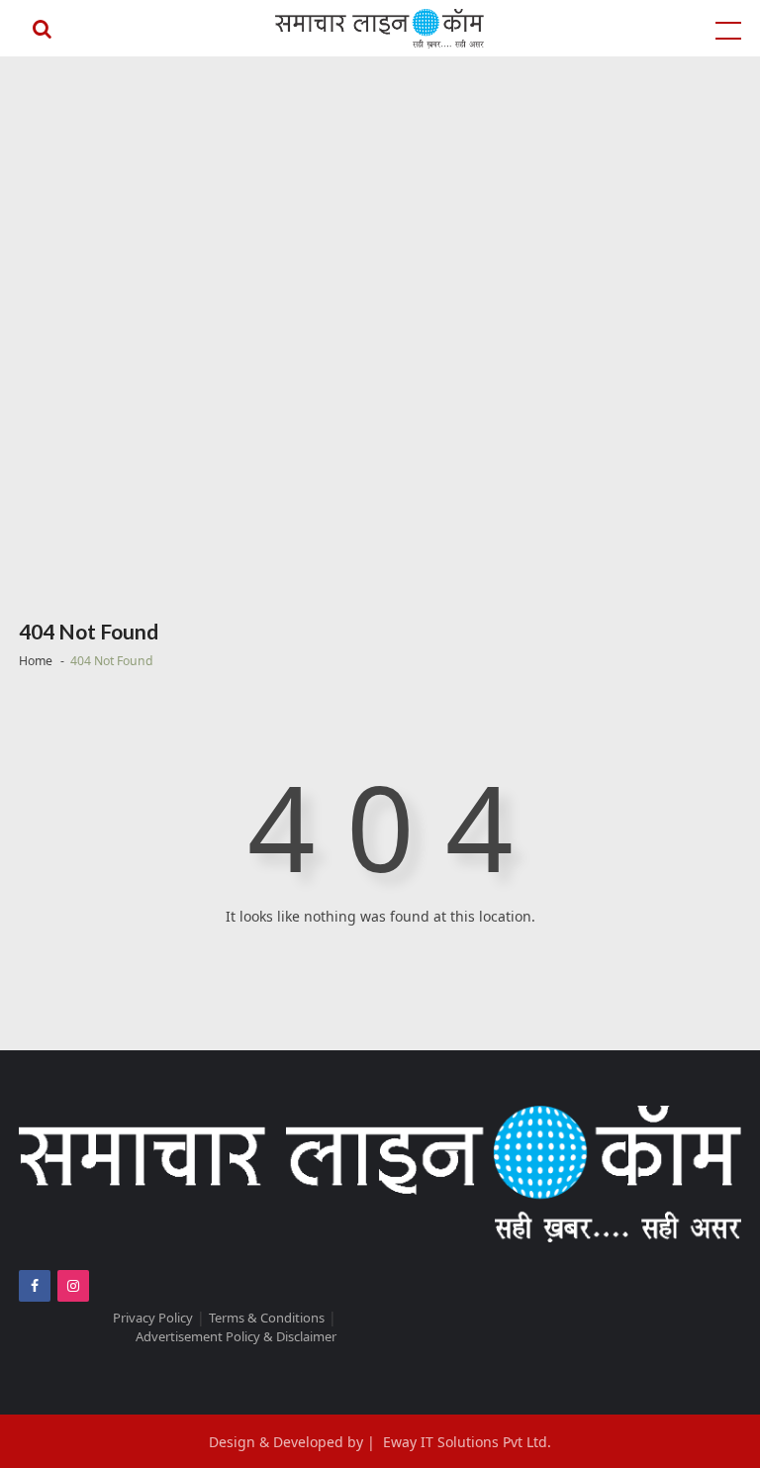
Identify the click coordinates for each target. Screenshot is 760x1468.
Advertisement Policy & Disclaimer (236, 1336)
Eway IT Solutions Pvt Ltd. (467, 1441)
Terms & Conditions (267, 1317)
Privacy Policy (153, 1317)
